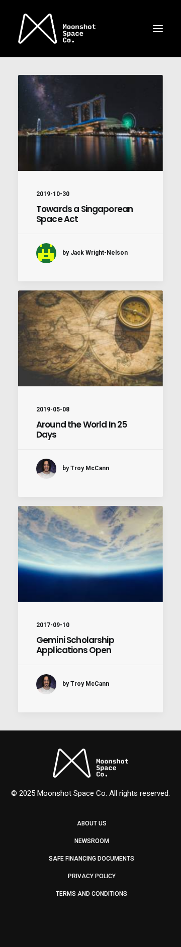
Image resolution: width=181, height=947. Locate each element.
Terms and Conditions (91, 893)
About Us (92, 823)
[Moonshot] (57, 29)
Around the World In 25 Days (81, 429)
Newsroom (91, 841)
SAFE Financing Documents (91, 858)
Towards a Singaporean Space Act (84, 214)
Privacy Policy (92, 876)
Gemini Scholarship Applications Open (75, 645)
